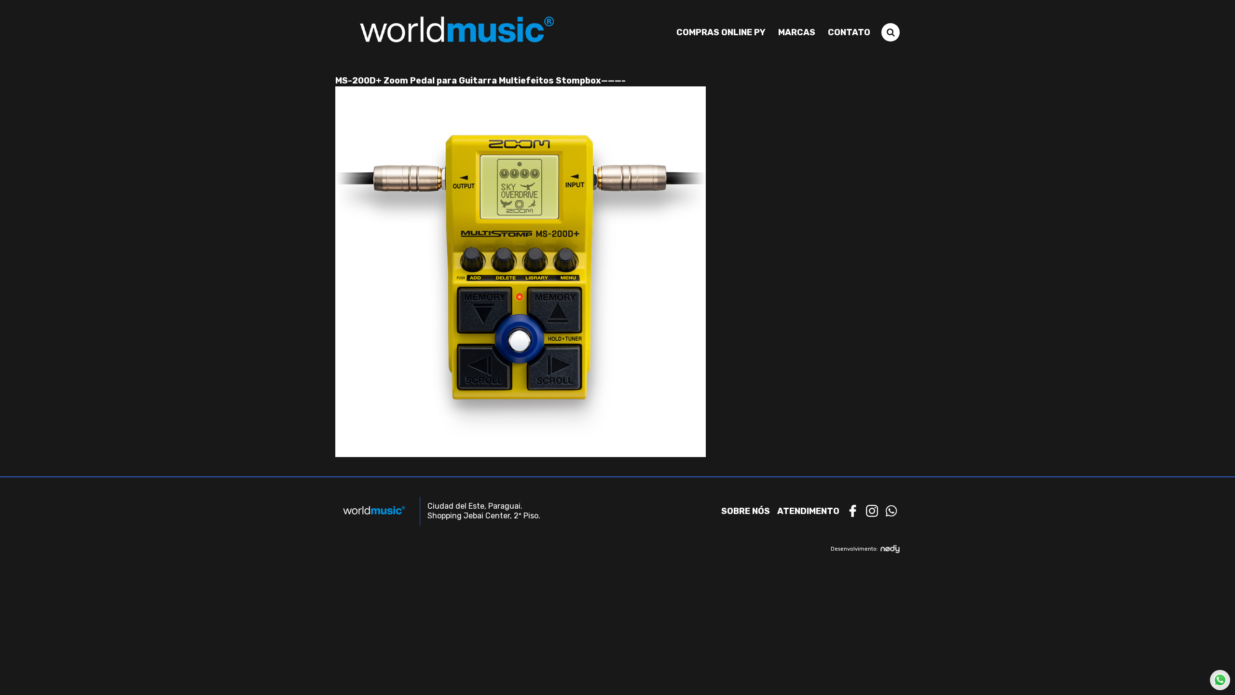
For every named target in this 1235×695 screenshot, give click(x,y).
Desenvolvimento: (854, 549)
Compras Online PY (721, 32)
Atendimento (808, 511)
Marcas (796, 32)
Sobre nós (745, 511)
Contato (849, 32)
